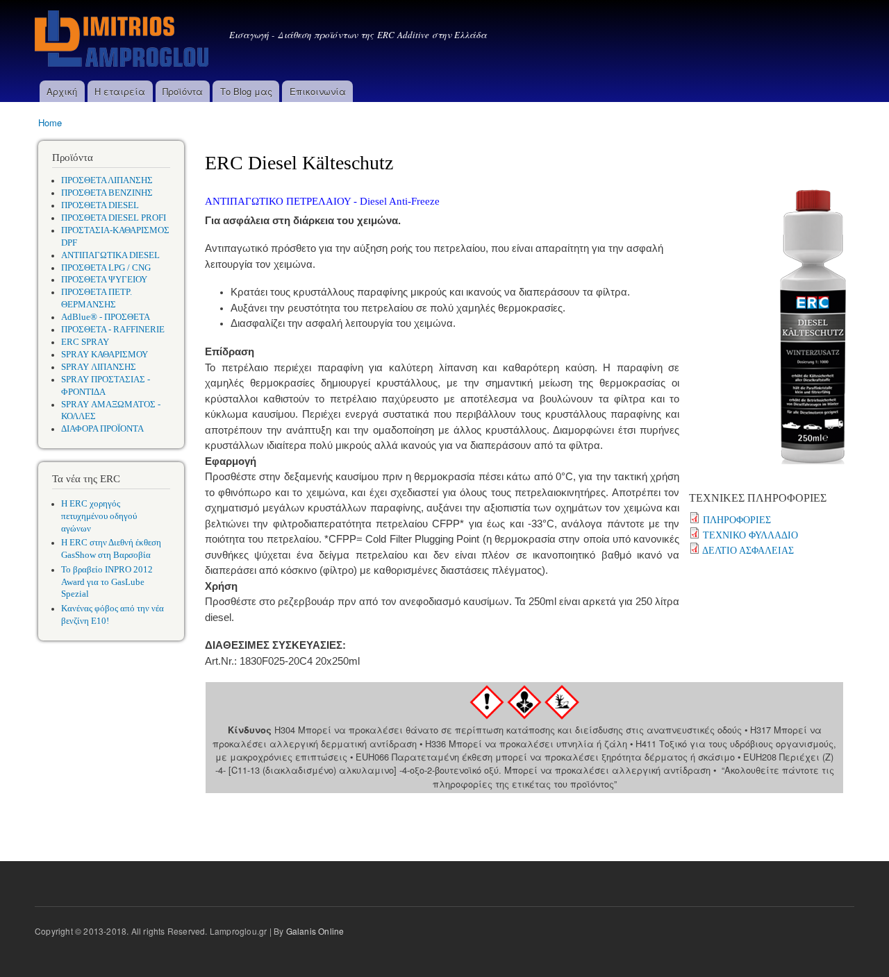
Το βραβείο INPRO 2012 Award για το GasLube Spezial (107, 582)
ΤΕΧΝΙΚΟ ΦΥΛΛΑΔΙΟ (750, 535)
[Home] (123, 40)
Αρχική (62, 91)
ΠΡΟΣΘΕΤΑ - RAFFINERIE (113, 329)
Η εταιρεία (119, 91)
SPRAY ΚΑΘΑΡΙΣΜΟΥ (104, 354)
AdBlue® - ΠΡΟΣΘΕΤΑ (105, 317)
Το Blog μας (246, 91)
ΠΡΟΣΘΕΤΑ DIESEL (100, 205)
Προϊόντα (183, 91)
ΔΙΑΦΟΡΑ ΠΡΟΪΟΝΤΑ (102, 429)
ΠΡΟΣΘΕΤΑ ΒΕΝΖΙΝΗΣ (107, 193)
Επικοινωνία (318, 91)
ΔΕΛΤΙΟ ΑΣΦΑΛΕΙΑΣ (748, 550)
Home (50, 122)
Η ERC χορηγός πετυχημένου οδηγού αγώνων (99, 516)
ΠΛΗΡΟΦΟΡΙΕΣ (737, 520)
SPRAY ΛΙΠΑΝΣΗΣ (98, 367)
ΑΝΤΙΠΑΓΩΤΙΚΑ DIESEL (110, 255)
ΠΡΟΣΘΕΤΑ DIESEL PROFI (113, 218)
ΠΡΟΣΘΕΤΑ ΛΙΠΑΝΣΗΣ (107, 180)
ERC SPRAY (85, 342)
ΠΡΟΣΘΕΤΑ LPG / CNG (106, 268)
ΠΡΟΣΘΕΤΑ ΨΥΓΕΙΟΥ (104, 279)
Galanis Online (315, 931)
